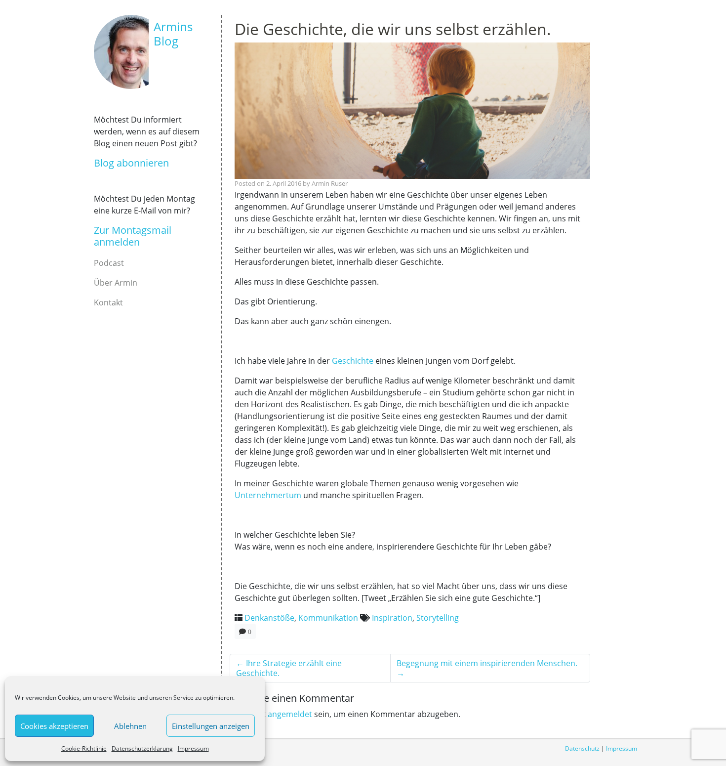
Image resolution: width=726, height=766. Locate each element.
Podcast (109, 262)
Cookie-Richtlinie (84, 748)
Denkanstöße (269, 617)
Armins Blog (173, 33)
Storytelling (437, 617)
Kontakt (108, 302)
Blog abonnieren (131, 163)
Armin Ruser (330, 183)
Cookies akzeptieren (54, 726)
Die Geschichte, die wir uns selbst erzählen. (393, 29)
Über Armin (115, 282)
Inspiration (392, 617)
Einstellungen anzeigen (210, 726)
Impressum (193, 748)
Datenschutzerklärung (142, 748)
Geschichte (352, 360)
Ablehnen (130, 726)
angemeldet (290, 714)
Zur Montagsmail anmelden (132, 236)
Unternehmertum (268, 495)
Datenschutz (582, 748)
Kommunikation (328, 617)
